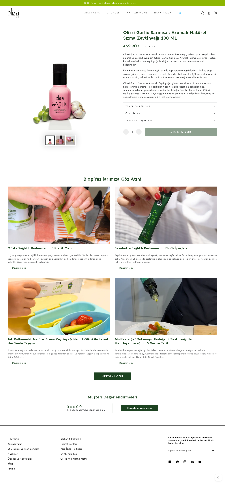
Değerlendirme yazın (139, 408)
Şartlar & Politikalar (71, 439)
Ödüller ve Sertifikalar (20, 458)
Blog (10, 463)
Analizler (12, 454)
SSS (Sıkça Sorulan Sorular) (23, 449)
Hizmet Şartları (68, 444)
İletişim (11, 468)
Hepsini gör (113, 376)
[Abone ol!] (213, 450)
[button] (202, 13)
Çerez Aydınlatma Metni (73, 458)
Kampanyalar (15, 444)
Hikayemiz (13, 439)
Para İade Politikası (71, 449)
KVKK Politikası (68, 454)
